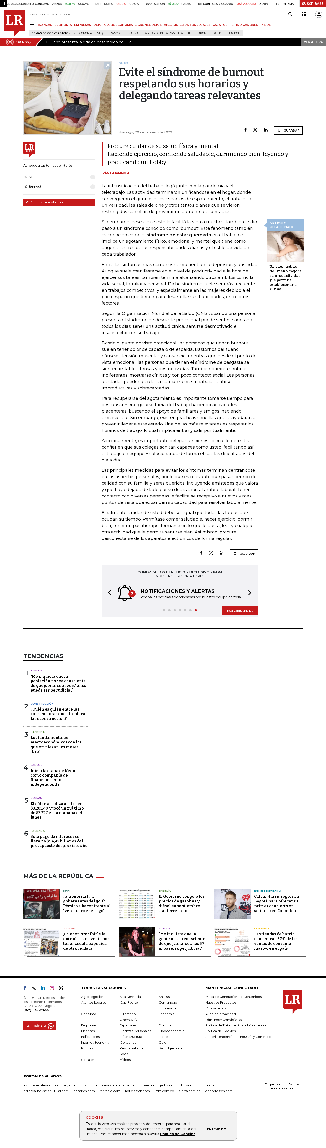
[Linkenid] (45, 989)
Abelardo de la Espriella (164, 33)
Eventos (165, 1025)
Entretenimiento (267, 890)
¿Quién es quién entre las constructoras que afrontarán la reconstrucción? (59, 714)
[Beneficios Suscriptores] (304, 14)
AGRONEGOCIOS (148, 24)
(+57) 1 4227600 (36, 1010)
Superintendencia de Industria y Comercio (238, 1037)
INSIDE (265, 24)
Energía (165, 890)
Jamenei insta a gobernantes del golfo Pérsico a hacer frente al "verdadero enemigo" (86, 903)
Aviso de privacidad (220, 1014)
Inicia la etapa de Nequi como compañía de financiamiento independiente (54, 778)
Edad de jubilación (225, 33)
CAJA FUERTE (223, 24)
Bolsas (36, 798)
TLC (190, 33)
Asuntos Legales (93, 1002)
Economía (85, 33)
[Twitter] (255, 130)
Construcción (42, 703)
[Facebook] (245, 130)
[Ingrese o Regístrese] (318, 14)
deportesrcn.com (219, 1091)
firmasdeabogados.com (157, 1085)
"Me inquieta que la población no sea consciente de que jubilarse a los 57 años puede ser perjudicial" (58, 683)
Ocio (162, 1042)
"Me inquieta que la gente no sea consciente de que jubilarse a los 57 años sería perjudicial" (182, 941)
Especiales (128, 1025)
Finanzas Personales (135, 1031)
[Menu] (32, 24)
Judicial (69, 928)
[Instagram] (54, 989)
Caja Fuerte (129, 1002)
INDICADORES (247, 24)
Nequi (101, 33)
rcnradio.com (110, 1091)
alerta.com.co (189, 1091)
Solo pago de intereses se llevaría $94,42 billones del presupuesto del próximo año (59, 841)
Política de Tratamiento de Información (235, 1025)
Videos (125, 1059)
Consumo (261, 928)
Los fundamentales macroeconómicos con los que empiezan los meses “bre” (56, 744)
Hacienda (38, 732)
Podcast (87, 1048)
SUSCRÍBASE (313, 3)
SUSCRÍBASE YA (240, 610)
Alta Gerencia (130, 997)
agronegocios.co (77, 1085)
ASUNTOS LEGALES (195, 24)
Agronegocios (92, 997)
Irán (66, 890)
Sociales (87, 1059)
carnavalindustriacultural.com (46, 1091)
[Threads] (63, 989)
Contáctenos (215, 1008)
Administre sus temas (46, 202)
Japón (201, 33)
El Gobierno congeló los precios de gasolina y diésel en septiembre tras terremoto (182, 903)
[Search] (290, 14)
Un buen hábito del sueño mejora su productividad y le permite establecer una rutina (285, 277)
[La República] (14, 23)
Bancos (115, 33)
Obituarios (128, 1042)
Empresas (88, 1025)
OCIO (97, 24)
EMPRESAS (82, 24)
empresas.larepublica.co (114, 1085)
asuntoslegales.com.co (41, 1085)
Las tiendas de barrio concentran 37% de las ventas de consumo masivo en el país (276, 941)
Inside (163, 1037)
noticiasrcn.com (137, 1091)
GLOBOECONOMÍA (118, 24)
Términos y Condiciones (223, 1019)
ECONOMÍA (63, 24)
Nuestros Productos (220, 1002)
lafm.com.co (164, 1091)
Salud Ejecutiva (170, 1048)
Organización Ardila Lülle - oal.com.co (282, 1086)
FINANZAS (44, 24)
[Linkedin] (266, 130)
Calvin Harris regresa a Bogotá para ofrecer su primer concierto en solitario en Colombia (276, 903)
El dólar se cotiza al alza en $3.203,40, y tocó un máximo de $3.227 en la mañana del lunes (57, 810)
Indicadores (90, 1037)
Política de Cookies (177, 1134)
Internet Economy (95, 1042)
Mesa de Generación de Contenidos (233, 997)
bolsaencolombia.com (198, 1085)
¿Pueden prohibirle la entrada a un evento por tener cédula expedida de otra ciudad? (86, 941)
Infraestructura (131, 1037)
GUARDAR (291, 130)
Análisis (164, 997)
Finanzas (133, 33)
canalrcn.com (84, 1091)
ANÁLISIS (171, 24)
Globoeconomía (171, 1031)
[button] (108, 593)
